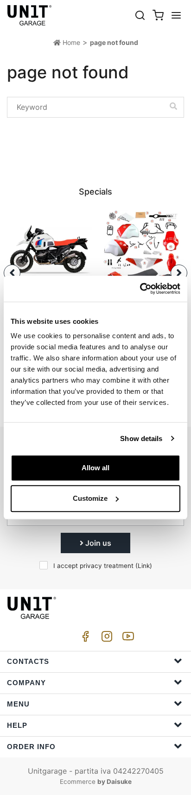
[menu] (176, 15)
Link (144, 565)
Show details (141, 438)
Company (26, 683)
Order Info (31, 747)
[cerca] (140, 15)
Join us (97, 543)
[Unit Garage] (30, 15)
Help (17, 725)
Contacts (28, 661)
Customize (90, 498)
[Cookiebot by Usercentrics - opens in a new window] (139, 289)
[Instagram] (105, 638)
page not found (114, 42)
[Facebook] (83, 638)
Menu (18, 704)
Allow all (95, 468)
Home (70, 42)
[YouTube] (126, 638)
